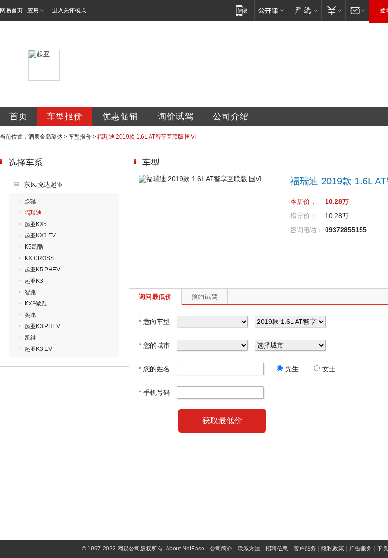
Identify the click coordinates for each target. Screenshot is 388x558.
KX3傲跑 (36, 303)
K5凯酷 (34, 247)
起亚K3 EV (38, 349)
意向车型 (154, 321)
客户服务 (304, 548)
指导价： (303, 215)
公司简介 (221, 548)
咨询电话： (306, 230)
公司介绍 (231, 116)
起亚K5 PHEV (42, 269)
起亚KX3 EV (40, 235)
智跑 (30, 292)
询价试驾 (176, 116)
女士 (328, 369)
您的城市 (154, 345)
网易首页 (11, 10)
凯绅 (30, 337)
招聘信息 (276, 548)
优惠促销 (120, 116)
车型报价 (65, 116)
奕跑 (30, 315)
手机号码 (154, 392)
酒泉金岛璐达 (45, 136)
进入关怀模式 (69, 10)
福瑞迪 (33, 212)
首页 (18, 116)
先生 (292, 369)
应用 (33, 10)
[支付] (333, 10)
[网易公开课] (271, 10)
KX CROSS (39, 258)
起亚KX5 (36, 224)
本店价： (303, 201)
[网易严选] (304, 10)
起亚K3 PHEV (42, 326)
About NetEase (185, 548)
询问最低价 (155, 296)
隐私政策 (332, 548)
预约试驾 (204, 296)
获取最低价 (222, 420)
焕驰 (30, 201)
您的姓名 (154, 369)
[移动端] (241, 10)
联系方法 (249, 548)
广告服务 (360, 548)
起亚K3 (34, 281)
